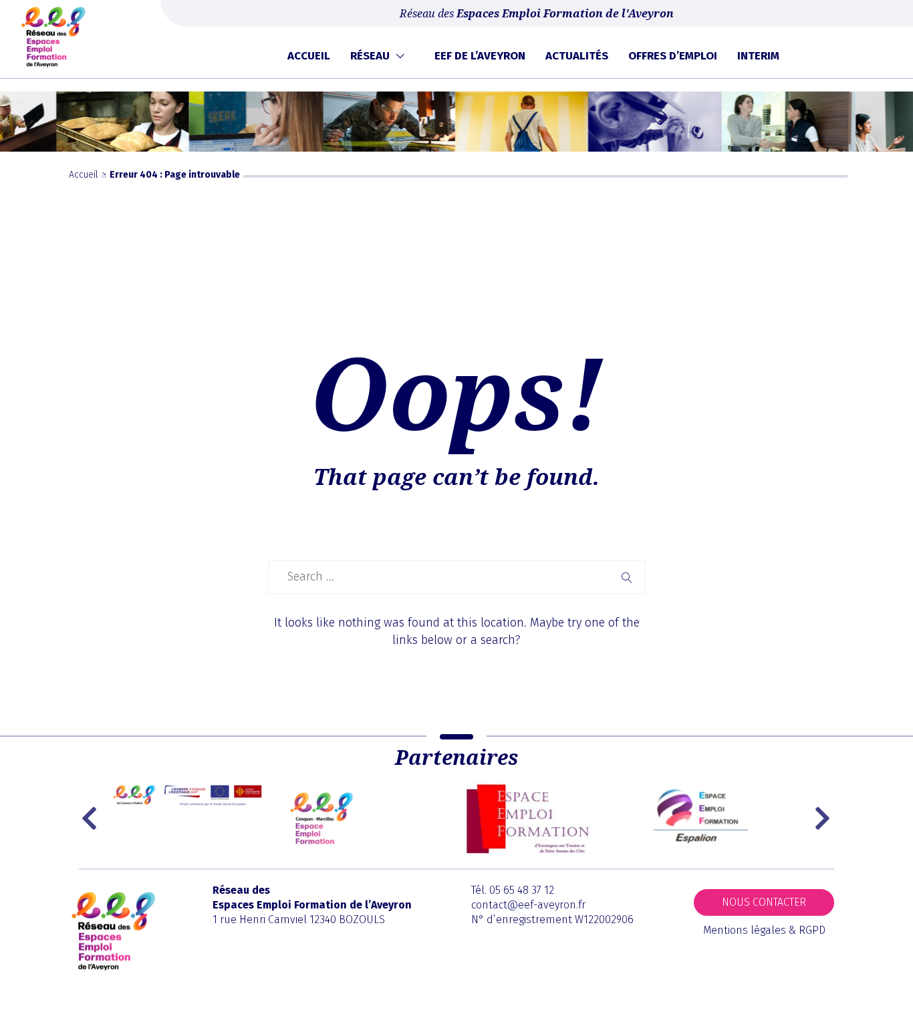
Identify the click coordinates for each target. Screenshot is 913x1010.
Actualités (576, 56)
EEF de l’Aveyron (479, 56)
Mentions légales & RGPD (764, 930)
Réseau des (537, 13)
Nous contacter (764, 902)
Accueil (308, 56)
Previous (92, 818)
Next (824, 818)
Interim (758, 56)
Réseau (370, 56)
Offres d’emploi (672, 56)
